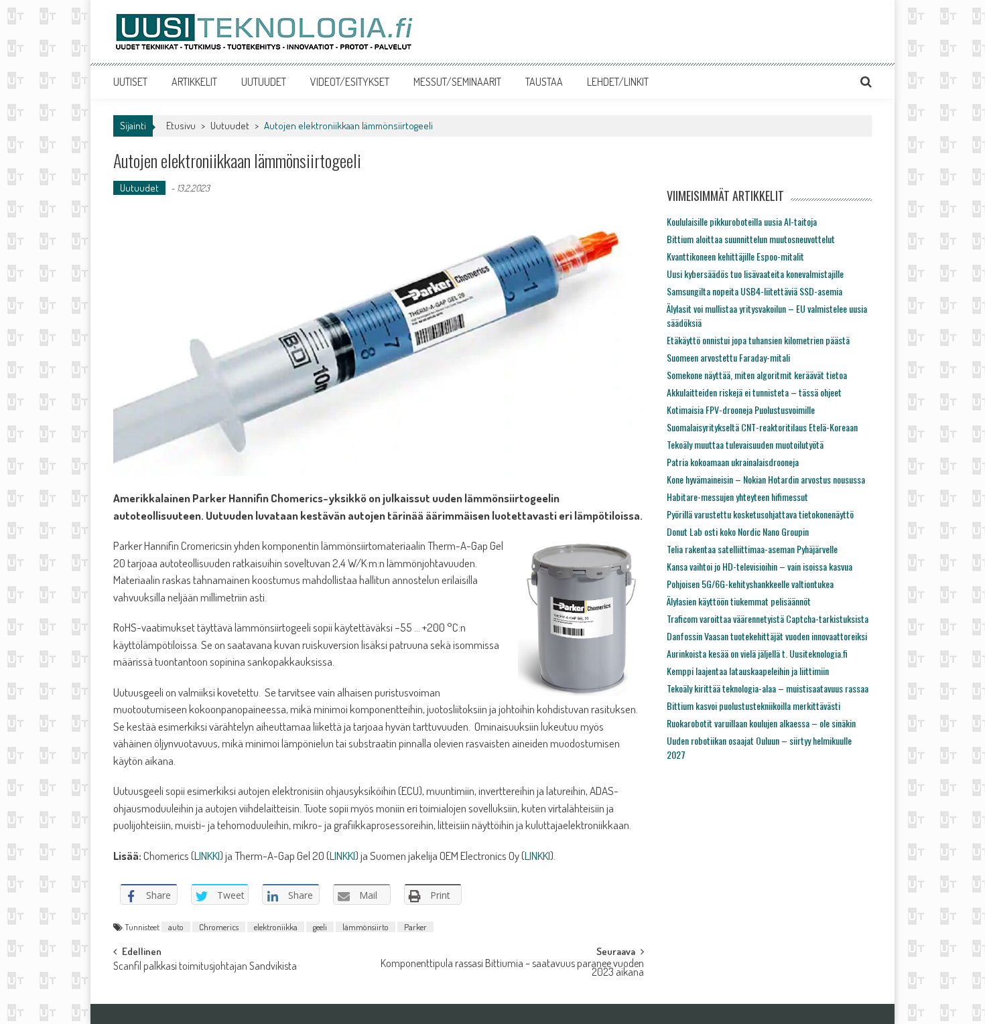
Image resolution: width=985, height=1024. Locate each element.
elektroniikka (276, 927)
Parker (415, 927)
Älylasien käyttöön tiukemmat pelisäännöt (739, 601)
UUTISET (130, 81)
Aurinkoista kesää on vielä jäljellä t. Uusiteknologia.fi (757, 653)
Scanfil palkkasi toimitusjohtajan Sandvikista (205, 967)
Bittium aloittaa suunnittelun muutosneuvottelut (751, 239)
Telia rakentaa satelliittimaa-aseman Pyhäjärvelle (752, 549)
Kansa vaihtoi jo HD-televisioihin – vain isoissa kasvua (759, 566)
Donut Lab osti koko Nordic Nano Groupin (738, 531)
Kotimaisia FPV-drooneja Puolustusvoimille (741, 410)
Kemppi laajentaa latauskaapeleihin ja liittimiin (748, 671)
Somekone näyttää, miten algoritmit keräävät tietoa (757, 375)
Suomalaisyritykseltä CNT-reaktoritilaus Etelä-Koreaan (762, 427)
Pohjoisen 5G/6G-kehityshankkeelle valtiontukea (750, 584)
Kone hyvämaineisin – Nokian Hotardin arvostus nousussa (766, 479)
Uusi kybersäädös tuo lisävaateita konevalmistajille (755, 274)
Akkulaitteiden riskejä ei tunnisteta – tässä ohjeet (754, 392)
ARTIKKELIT (194, 81)
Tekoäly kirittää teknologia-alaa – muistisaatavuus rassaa (767, 688)
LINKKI (207, 856)
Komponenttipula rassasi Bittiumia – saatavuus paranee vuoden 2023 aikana (512, 968)
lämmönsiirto (365, 927)
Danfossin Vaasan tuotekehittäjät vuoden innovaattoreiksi (767, 636)
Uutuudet (229, 125)
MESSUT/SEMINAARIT (457, 81)
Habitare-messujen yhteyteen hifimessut (737, 497)
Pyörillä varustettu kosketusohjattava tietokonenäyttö (760, 514)
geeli (320, 927)
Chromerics (219, 927)
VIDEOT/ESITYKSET (349, 81)
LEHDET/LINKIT (618, 81)
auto (176, 927)
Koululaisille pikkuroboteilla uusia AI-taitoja (742, 221)
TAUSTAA (544, 81)
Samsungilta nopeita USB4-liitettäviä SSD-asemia (754, 291)
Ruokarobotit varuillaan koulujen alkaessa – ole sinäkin (761, 723)
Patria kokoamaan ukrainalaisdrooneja (733, 462)
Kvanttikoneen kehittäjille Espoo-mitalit (735, 256)
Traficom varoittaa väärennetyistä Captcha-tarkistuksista (767, 618)
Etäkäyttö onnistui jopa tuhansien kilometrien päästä (758, 340)
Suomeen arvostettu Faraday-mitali (728, 357)
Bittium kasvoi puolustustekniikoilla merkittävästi (753, 706)
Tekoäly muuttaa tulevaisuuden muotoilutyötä (745, 444)
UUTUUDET (263, 81)
